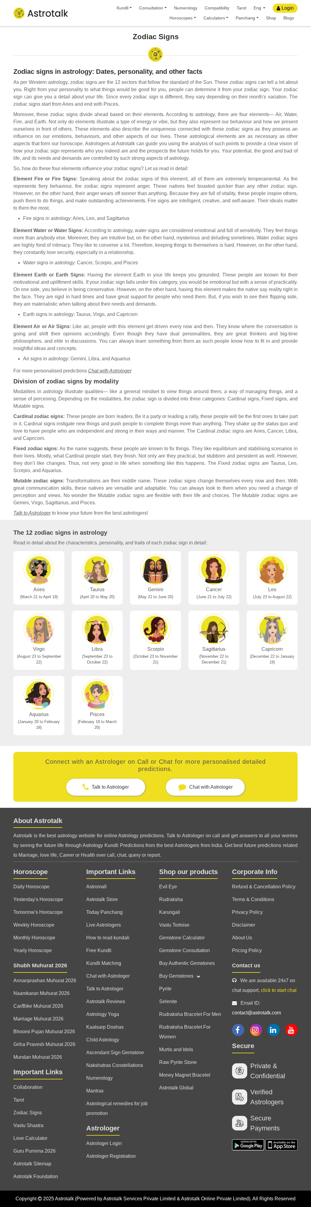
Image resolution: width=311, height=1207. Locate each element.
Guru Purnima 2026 (34, 1151)
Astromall (96, 886)
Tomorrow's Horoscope (38, 912)
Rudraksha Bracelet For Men (190, 1014)
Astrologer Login (104, 1143)
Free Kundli (98, 950)
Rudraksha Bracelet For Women (184, 1031)
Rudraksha (171, 899)
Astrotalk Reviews (105, 1001)
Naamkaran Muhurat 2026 (41, 993)
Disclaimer (243, 925)
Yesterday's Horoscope (38, 899)
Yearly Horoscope (32, 950)
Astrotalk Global (176, 1087)
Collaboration (28, 1087)
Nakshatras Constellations (114, 1065)
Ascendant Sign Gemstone (115, 1052)
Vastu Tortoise (174, 925)
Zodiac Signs (27, 1112)
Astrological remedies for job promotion (117, 1108)
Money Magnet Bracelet (184, 1075)
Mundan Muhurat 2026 (37, 1057)
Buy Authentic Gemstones (187, 963)
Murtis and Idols (176, 1049)
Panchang (245, 17)
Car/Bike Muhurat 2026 (38, 1006)
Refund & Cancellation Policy (264, 886)
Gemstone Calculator (182, 937)
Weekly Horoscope (33, 925)
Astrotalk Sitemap (32, 1163)
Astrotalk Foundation (35, 1176)
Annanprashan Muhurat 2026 (44, 980)
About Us (242, 937)
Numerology (185, 7)
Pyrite (165, 988)
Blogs (288, 17)
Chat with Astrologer (110, 370)
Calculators (214, 17)
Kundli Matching (103, 963)
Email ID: (256, 1007)
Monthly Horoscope (34, 937)
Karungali (169, 912)
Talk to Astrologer (32, 513)
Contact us (246, 965)
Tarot (241, 7)
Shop (271, 17)
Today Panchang (104, 912)
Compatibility (217, 7)
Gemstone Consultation (184, 950)
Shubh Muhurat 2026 (40, 965)
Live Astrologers (103, 925)
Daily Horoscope (31, 886)
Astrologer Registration (111, 1156)
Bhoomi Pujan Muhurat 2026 (44, 1031)
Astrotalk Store (102, 899)
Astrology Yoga (102, 1014)
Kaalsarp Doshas (105, 1027)
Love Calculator (30, 1138)
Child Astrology (102, 1039)
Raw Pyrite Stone (178, 1062)
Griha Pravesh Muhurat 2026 (44, 1044)
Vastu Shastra (28, 1125)
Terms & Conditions (253, 899)
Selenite (168, 1001)
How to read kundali (107, 937)
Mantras (95, 1090)
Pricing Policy (247, 950)
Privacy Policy (247, 912)
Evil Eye (168, 886)
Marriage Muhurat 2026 (38, 1018)
